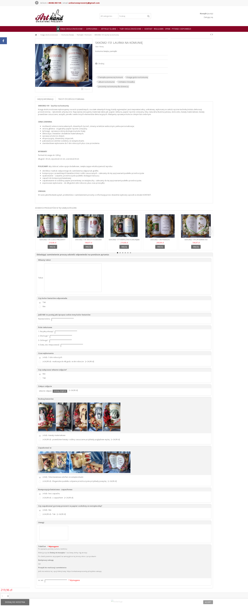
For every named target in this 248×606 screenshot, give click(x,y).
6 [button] (130, 252)
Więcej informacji (45, 99)
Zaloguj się (208, 17)
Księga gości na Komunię (137, 77)
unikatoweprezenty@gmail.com (84, 3)
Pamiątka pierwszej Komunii (110, 77)
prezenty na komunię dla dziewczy (113, 86)
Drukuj (101, 63)
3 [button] (122, 252)
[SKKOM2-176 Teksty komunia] (88, 226)
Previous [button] (36, 232)
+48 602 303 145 (54, 3)
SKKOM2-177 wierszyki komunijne (124, 239)
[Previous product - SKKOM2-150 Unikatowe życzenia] (210, 34)
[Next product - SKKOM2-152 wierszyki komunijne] (212, 34)
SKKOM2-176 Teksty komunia (88, 239)
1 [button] (117, 252)
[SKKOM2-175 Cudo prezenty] (52, 226)
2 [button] (120, 252)
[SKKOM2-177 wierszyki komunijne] (124, 226)
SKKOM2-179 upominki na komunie (196, 240)
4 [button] (125, 252)
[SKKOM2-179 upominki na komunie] (196, 226)
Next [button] (211, 232)
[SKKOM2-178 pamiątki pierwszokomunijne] (160, 226)
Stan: (97, 46)
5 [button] (127, 252)
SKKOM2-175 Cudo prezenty (52, 239)
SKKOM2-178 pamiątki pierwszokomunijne (160, 240)
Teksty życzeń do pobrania (71, 99)
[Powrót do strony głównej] (36, 35)
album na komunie (106, 82)
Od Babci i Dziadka (126, 82)
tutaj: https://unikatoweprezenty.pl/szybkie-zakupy (81, 571)
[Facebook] (36, 2)
